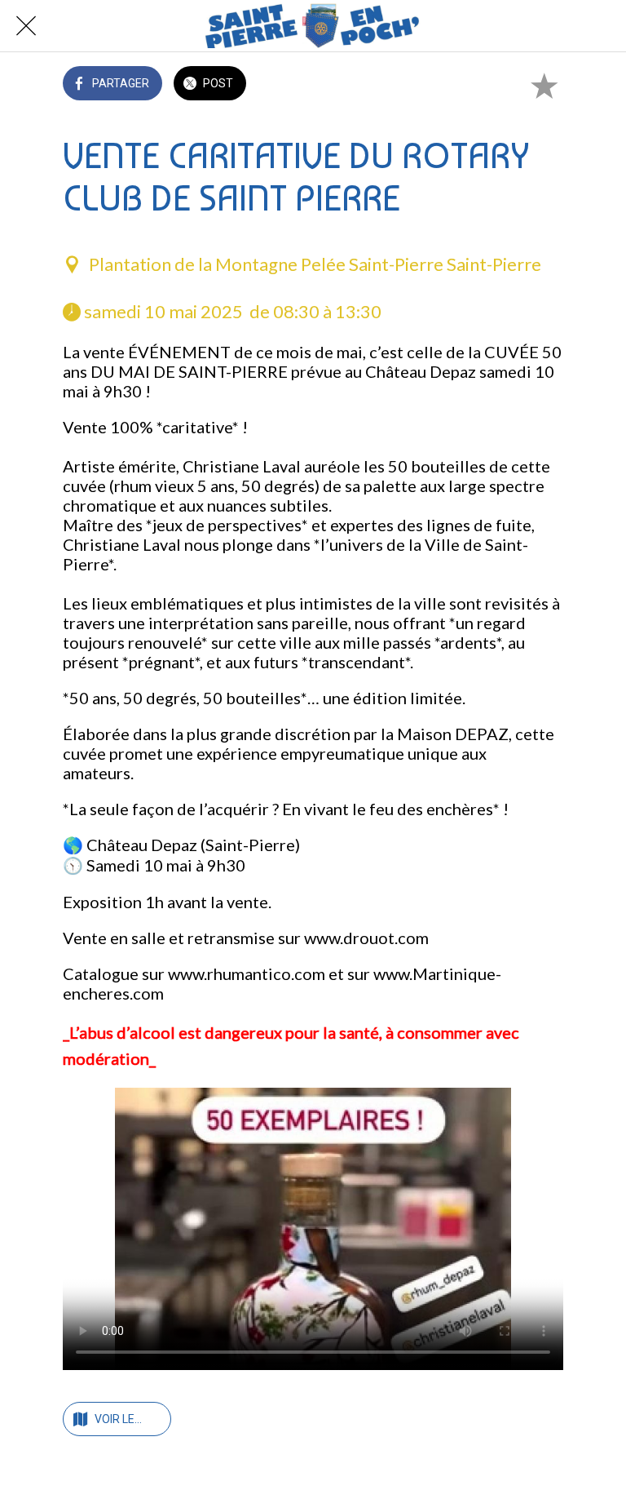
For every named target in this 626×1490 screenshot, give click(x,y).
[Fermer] (26, 26)
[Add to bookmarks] (543, 84)
